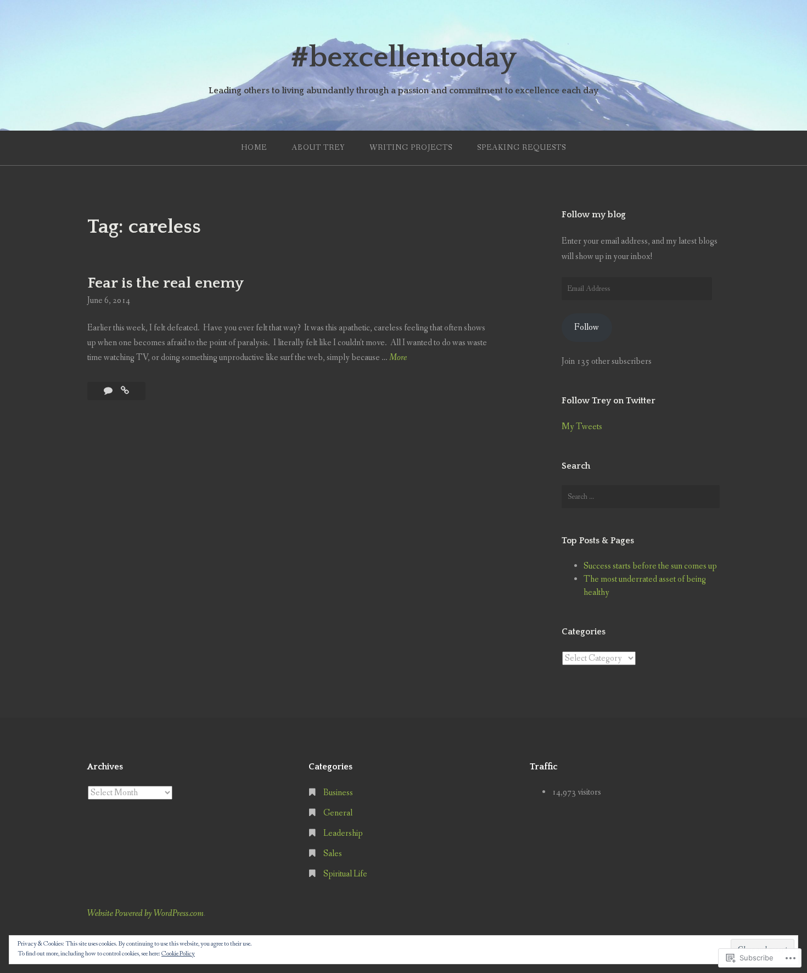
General (337, 813)
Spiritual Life (345, 874)
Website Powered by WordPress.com (145, 913)
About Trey (318, 148)
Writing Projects (410, 148)
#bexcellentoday (403, 57)
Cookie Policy (178, 953)
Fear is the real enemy (165, 282)
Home (254, 148)
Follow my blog (594, 215)
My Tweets (582, 426)
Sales (332, 853)
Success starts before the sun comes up (650, 566)
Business (338, 792)
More (398, 358)
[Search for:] (641, 496)
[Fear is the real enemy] (124, 391)
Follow (586, 327)
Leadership (343, 833)
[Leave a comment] (108, 391)
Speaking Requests (521, 148)
